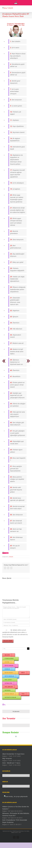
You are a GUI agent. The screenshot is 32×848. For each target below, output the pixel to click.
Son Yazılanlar (16, 711)
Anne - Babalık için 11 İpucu (11, 763)
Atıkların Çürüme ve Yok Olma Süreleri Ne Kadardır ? (15, 808)
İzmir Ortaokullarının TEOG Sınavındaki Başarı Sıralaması (14, 821)
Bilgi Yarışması (7, 758)
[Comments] (16, 725)
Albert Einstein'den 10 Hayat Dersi (13, 754)
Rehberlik (11, 556)
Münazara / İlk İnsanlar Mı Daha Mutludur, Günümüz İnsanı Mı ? (15, 814)
